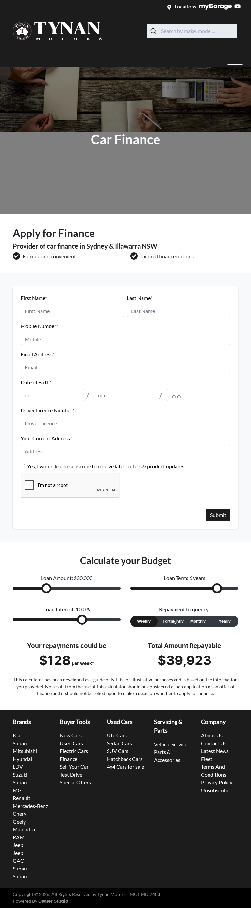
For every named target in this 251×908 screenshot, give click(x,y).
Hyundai (22, 759)
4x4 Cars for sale (125, 767)
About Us (212, 735)
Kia (16, 735)
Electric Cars (74, 751)
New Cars (71, 735)
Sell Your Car (74, 767)
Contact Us (213, 743)
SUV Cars (117, 751)
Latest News (215, 751)
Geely (19, 821)
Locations (185, 6)
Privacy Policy (216, 782)
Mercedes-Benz (30, 806)
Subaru (21, 743)
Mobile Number (39, 326)
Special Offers (75, 782)
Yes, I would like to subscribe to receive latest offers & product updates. (106, 466)
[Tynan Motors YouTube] (238, 6)
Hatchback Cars (124, 759)
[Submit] (154, 31)
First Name (34, 298)
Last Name (139, 298)
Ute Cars (117, 735)
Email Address (38, 354)
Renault (21, 798)
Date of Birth (36, 382)
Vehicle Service (170, 744)
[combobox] (192, 31)
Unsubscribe (215, 790)
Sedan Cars (119, 743)
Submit (218, 515)
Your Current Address (46, 438)
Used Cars (71, 743)
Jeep (18, 845)
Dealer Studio (53, 901)
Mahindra (24, 829)
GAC (18, 860)
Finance (68, 759)
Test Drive (71, 774)
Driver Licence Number (47, 410)
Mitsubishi (25, 751)
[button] (235, 58)
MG (17, 790)
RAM (19, 837)
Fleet (206, 759)
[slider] (46, 588)
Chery (19, 813)
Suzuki (20, 774)
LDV (18, 767)
